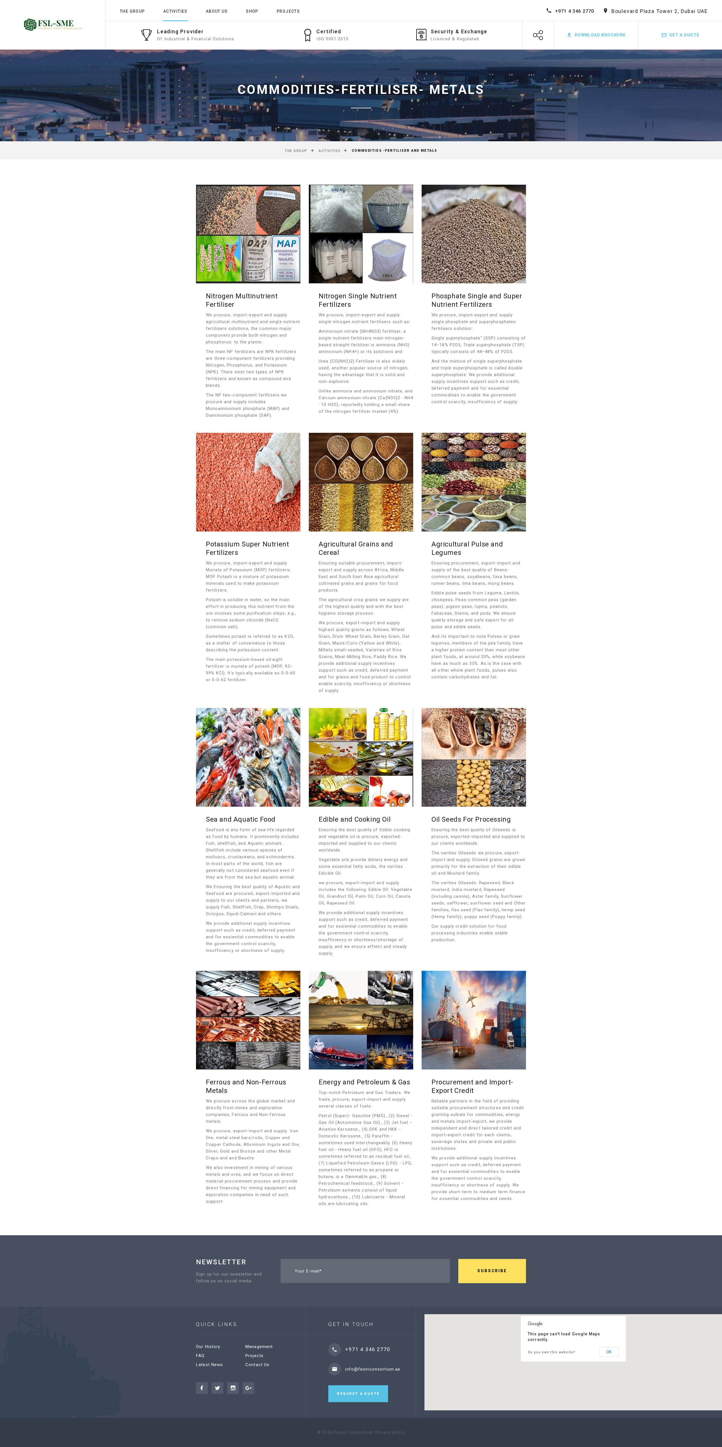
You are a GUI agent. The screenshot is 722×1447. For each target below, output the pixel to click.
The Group (132, 11)
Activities (175, 11)
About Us (217, 11)
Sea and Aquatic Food (241, 819)
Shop (252, 11)
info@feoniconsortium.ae (372, 1369)
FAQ (200, 1355)
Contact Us (257, 1364)
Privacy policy (390, 1432)
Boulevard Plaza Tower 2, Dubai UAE (659, 11)
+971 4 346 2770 (574, 11)
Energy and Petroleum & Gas (364, 1082)
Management (259, 1346)
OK (608, 1352)
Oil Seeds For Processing (471, 819)
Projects (288, 11)
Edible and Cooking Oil (355, 819)
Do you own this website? (551, 1352)
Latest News (209, 1364)
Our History (208, 1346)
